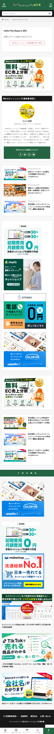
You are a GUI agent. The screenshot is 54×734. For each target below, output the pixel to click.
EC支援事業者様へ (10, 716)
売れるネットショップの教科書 (33, 721)
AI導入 (5, 732)
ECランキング (27, 732)
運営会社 (33, 716)
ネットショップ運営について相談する (32, 142)
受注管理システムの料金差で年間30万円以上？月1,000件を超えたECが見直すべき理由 (39, 420)
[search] (49, 13)
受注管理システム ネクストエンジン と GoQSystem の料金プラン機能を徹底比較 (39, 206)
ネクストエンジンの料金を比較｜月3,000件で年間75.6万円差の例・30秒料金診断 (27, 626)
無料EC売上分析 (16, 732)
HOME (6, 19)
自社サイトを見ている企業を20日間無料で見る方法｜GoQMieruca (38, 174)
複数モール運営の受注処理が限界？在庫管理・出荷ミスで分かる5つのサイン (38, 190)
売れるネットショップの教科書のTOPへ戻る (27, 43)
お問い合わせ (45, 716)
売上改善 (37, 732)
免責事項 (24, 716)
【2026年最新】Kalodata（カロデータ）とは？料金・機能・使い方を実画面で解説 (27, 665)
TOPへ (48, 732)
